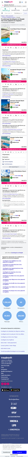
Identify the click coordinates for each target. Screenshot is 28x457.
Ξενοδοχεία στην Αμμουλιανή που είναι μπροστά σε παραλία (13, 269)
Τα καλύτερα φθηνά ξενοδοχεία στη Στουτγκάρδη (13, 351)
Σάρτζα (17, 32)
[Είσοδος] (25, 2)
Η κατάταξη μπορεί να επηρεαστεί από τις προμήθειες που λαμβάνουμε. (13, 25)
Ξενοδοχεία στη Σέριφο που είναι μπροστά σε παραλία (14, 291)
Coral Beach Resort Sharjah (18, 29)
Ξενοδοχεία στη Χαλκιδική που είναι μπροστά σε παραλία (12, 265)
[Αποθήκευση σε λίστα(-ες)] (8, 29)
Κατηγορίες (4, 369)
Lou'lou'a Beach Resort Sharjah (16, 211)
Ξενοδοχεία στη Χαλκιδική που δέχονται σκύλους (13, 331)
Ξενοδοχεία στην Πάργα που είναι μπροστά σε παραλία (14, 280)
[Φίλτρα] (2, 13)
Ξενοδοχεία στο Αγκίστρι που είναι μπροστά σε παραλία (12, 272)
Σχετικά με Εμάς (5, 365)
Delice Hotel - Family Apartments (9, 342)
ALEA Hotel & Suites (5, 348)
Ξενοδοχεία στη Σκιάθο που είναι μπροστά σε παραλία (14, 283)
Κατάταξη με (17, 13)
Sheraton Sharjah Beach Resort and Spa (17, 101)
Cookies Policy (7, 456)
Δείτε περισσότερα (13, 166)
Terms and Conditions (20, 456)
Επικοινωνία (4, 377)
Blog (2, 373)
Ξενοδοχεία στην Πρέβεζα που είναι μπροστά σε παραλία (12, 261)
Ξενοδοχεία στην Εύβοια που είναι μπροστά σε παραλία (14, 287)
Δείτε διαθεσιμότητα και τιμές (14, 44)
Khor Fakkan (18, 175)
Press (2, 367)
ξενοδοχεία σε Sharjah (17, 252)
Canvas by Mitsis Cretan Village (8, 345)
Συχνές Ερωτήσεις (5, 375)
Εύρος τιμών (7, 13)
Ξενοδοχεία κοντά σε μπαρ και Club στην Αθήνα (12, 334)
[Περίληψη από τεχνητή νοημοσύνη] (16, 60)
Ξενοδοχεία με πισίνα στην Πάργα (9, 337)
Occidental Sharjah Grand (17, 69)
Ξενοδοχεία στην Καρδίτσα (7, 339)
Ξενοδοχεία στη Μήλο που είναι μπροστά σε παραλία (13, 276)
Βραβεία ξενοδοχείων (6, 371)
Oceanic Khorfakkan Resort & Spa (18, 172)
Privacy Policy (13, 456)
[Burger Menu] (2, 2)
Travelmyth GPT (5, 379)
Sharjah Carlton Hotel (16, 137)
